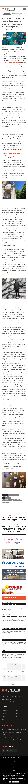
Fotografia (16, 494)
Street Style (17, 720)
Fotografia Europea (7, 500)
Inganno (4, 639)
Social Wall (5, 711)
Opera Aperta (5, 502)
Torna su (13, 684)
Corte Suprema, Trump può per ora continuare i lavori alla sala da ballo (12, 739)
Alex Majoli (8, 497)
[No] (26, 778)
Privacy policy (15, 781)
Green (15, 717)
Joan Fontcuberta (17, 500)
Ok (10, 781)
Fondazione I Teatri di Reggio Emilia (10, 499)
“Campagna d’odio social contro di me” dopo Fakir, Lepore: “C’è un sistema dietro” (14, 628)
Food (3, 717)
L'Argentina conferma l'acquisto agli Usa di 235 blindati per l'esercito (13, 734)
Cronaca (4, 714)
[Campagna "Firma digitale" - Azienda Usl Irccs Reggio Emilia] (14, 15)
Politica (16, 711)
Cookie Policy (14, 759)
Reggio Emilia (5, 496)
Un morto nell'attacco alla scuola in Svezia (14, 730)
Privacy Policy (21, 758)
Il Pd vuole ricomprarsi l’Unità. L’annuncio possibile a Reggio (14, 652)
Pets (3, 720)
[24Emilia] (11, 9)
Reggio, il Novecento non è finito (10, 604)
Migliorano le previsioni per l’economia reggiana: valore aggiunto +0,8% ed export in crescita (14, 616)
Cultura (10, 494)
